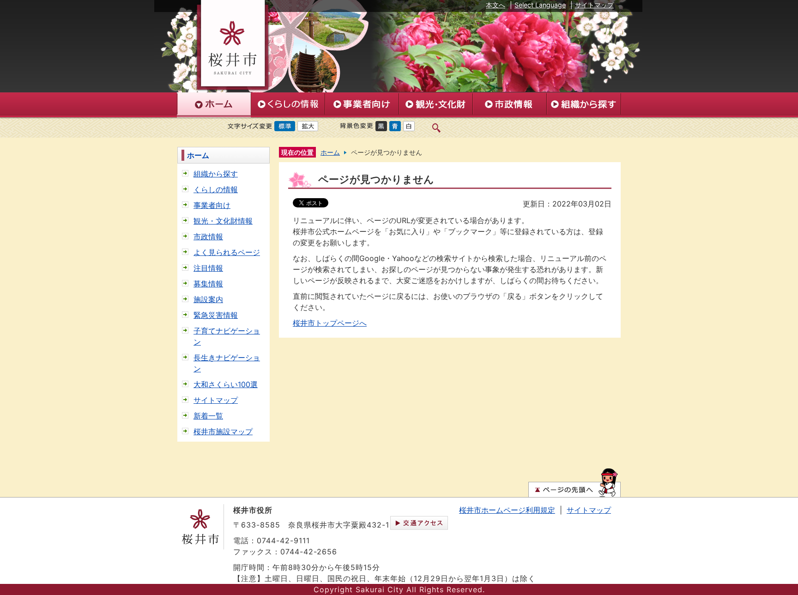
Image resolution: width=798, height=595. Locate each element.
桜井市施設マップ (223, 431)
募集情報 (208, 283)
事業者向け (211, 205)
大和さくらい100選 (225, 384)
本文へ (495, 5)
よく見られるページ (226, 252)
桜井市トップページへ (330, 323)
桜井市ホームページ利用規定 (507, 510)
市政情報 (208, 236)
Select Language (540, 5)
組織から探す (215, 173)
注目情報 (208, 268)
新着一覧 (208, 415)
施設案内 (208, 299)
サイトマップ (594, 5)
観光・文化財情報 (223, 220)
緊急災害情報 (215, 315)
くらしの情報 (215, 189)
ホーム (198, 155)
